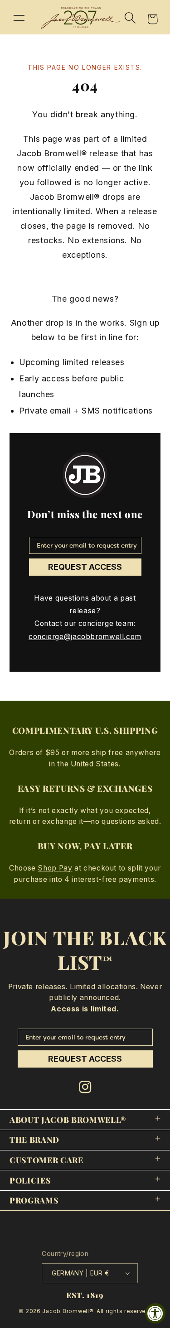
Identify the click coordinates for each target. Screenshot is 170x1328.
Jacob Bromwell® (67, 1311)
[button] (19, 17)
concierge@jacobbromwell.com (85, 636)
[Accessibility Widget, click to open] (155, 1313)
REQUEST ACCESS (85, 567)
